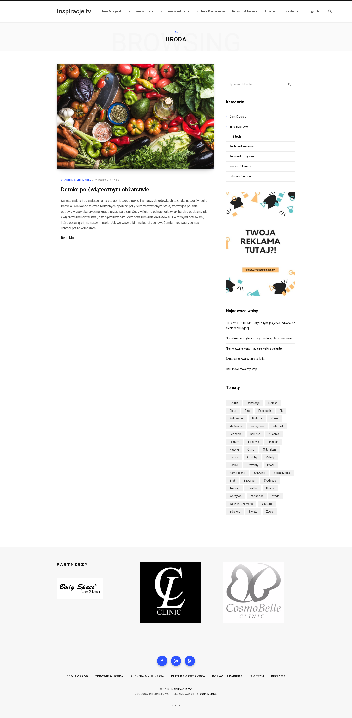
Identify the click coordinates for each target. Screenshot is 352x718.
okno (251, 449)
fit (281, 410)
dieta (233, 410)
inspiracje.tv (181, 689)
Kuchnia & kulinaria (76, 180)
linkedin (273, 441)
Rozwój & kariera (240, 166)
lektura (234, 441)
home (274, 418)
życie (269, 511)
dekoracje (253, 403)
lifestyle (253, 441)
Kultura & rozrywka (242, 156)
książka (255, 434)
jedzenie (236, 434)
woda (275, 496)
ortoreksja (269, 449)
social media (282, 472)
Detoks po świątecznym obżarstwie (105, 189)
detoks (272, 403)
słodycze (270, 480)
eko (247, 410)
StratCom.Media (203, 693)
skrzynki (259, 472)
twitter (252, 488)
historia (257, 418)
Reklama (278, 676)
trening (234, 488)
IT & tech (235, 136)
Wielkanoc (256, 496)
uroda (270, 488)
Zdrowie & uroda (240, 176)
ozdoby (252, 457)
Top (177, 705)
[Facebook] (162, 661)
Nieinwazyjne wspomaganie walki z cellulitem (255, 348)
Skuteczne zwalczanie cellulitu (245, 358)
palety (270, 457)
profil (270, 465)
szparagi (249, 480)
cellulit (234, 403)
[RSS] (190, 661)
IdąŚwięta (236, 426)
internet (278, 426)
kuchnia (274, 434)
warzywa (236, 496)
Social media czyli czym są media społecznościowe (259, 338)
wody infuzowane (241, 503)
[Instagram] (176, 661)
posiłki (234, 465)
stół (232, 480)
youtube (267, 503)
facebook (264, 410)
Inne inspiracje (239, 126)
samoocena (237, 472)
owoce (234, 457)
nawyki (234, 449)
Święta (253, 511)
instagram (257, 426)
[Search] (328, 11)
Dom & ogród (238, 116)
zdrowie (235, 511)
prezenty (252, 465)
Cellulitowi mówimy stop (241, 369)
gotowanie (236, 418)
